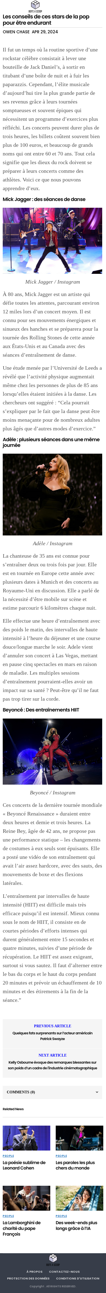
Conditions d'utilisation (77, 1278)
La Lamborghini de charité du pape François (21, 1228)
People (8, 1156)
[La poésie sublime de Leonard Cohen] (26, 1138)
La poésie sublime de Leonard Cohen (24, 1165)
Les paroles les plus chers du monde (75, 1165)
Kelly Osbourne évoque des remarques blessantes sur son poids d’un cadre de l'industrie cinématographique (52, 1065)
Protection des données (28, 1278)
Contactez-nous (64, 1271)
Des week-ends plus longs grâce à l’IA (76, 1226)
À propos (34, 1271)
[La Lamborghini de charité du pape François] (26, 1198)
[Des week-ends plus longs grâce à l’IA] (79, 1198)
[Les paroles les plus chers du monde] (79, 1138)
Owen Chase (16, 32)
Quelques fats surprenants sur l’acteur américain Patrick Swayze (52, 1036)
